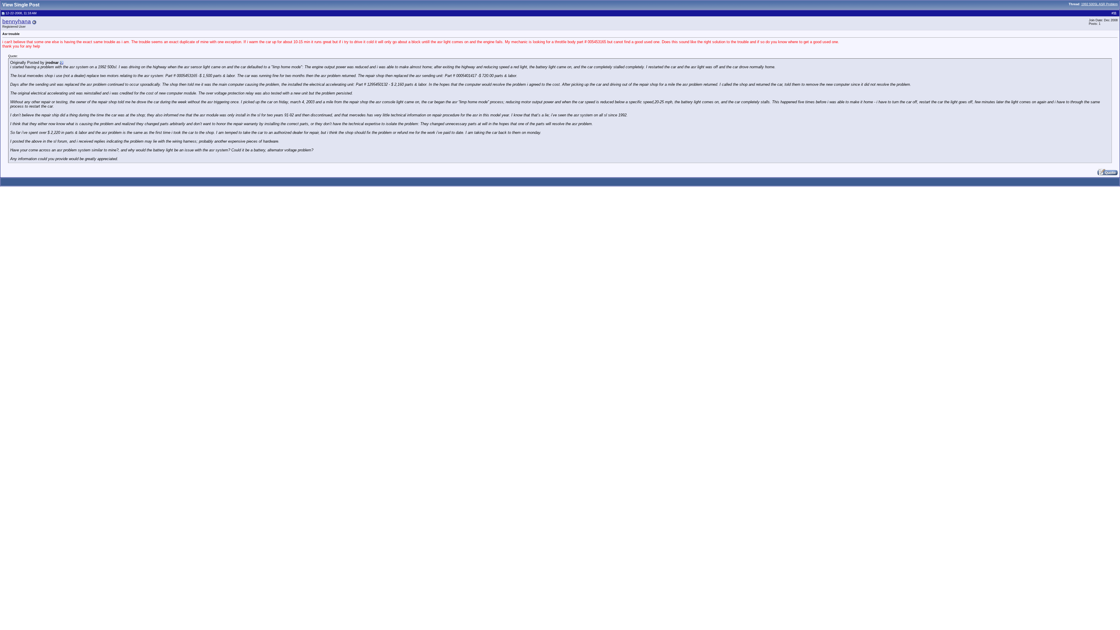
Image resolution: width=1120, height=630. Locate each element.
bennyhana (16, 21)
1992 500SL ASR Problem (1099, 4)
